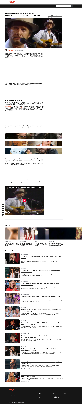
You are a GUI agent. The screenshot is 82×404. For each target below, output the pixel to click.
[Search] (72, 6)
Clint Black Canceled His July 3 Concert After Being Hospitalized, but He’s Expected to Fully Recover (41, 323)
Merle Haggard (8, 106)
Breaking (6, 241)
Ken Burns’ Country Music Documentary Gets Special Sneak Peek (26, 244)
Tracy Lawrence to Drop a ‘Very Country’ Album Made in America (41, 244)
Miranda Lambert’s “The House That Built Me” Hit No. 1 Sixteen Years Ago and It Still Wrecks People (41, 375)
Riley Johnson (11, 50)
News (53, 241)
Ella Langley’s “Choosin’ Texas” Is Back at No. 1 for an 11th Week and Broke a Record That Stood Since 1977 (42, 349)
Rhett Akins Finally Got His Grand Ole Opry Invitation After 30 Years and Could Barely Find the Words (40, 336)
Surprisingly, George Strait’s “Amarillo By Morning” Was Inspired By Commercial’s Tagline (27, 137)
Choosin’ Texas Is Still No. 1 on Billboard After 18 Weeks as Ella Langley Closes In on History (54, 30)
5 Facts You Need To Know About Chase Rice (24, 151)
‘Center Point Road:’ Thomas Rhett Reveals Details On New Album (12, 244)
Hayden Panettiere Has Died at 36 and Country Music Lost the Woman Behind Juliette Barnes (55, 21)
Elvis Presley (29, 124)
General (10, 241)
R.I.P (27, 254)
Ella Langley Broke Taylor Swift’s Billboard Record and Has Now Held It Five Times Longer (55, 16)
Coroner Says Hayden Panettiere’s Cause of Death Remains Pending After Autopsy (55, 25)
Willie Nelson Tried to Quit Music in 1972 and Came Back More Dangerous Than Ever (56, 244)
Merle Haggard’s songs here (10, 184)
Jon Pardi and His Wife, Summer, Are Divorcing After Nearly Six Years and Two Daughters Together (41, 310)
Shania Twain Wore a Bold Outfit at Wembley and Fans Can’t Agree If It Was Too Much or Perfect (41, 362)
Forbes (22, 107)
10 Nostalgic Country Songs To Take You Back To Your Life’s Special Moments (25, 156)
